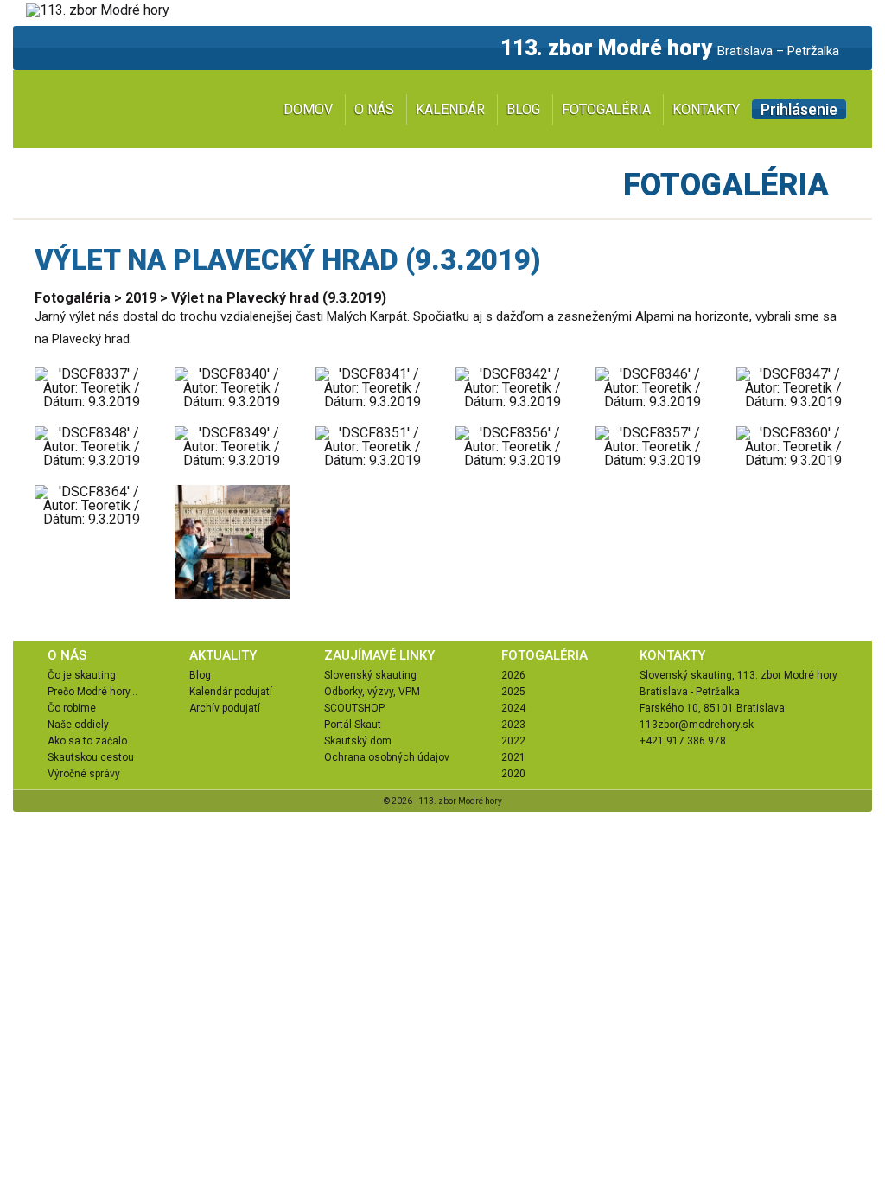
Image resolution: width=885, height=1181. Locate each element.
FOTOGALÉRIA (544, 655)
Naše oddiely (78, 724)
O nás (374, 109)
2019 (140, 298)
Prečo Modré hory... (92, 692)
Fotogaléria (606, 109)
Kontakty (706, 109)
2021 (513, 757)
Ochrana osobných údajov (386, 757)
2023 (513, 724)
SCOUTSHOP (354, 708)
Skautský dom (358, 741)
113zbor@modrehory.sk (697, 724)
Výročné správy (84, 774)
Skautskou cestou (91, 757)
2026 (513, 675)
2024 (513, 708)
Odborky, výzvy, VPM (372, 692)
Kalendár (450, 109)
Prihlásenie (799, 109)
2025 (513, 692)
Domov (308, 109)
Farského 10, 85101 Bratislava (712, 708)
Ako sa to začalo (87, 741)
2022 (513, 741)
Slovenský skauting (370, 675)
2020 (513, 774)
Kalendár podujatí (230, 692)
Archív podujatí (224, 708)
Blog (523, 109)
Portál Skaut (352, 724)
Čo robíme (72, 708)
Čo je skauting (82, 675)
